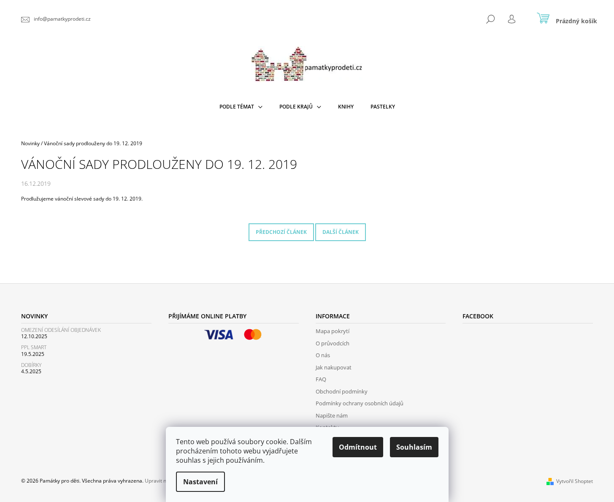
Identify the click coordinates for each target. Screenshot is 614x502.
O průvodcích (332, 343)
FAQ (321, 379)
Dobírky (31, 365)
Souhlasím (414, 447)
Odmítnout (358, 447)
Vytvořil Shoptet (574, 481)
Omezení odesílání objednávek (61, 330)
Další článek (340, 232)
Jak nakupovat (334, 367)
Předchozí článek (281, 232)
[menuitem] (241, 106)
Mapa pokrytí (332, 331)
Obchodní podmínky (342, 391)
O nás (323, 355)
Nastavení (200, 481)
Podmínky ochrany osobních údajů (359, 403)
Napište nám (332, 415)
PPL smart (33, 347)
